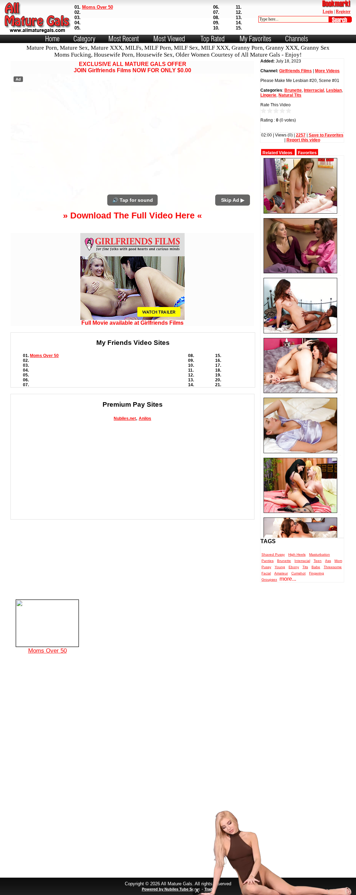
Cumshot (298, 573)
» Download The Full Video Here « (132, 215)
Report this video (303, 140)
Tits (305, 567)
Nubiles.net (125, 418)
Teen (318, 561)
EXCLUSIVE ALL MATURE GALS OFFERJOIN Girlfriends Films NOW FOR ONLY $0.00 (132, 67)
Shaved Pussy (273, 554)
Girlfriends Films (295, 70)
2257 (301, 135)
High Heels (297, 554)
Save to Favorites (326, 135)
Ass (328, 561)
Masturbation (319, 554)
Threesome (333, 567)
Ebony (294, 567)
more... (288, 579)
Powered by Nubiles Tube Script (171, 889)
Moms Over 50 (97, 7)
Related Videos (277, 152)
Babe (316, 567)
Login (328, 11)
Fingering (316, 573)
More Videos (327, 70)
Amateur (281, 573)
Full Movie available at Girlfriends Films (132, 323)
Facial (266, 573)
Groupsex (269, 579)
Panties (267, 561)
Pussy (266, 567)
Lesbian (334, 90)
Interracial (314, 90)
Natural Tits (289, 95)
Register (343, 11)
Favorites (307, 152)
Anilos (145, 418)
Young (280, 567)
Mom (338, 561)
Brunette (293, 90)
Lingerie (268, 95)
